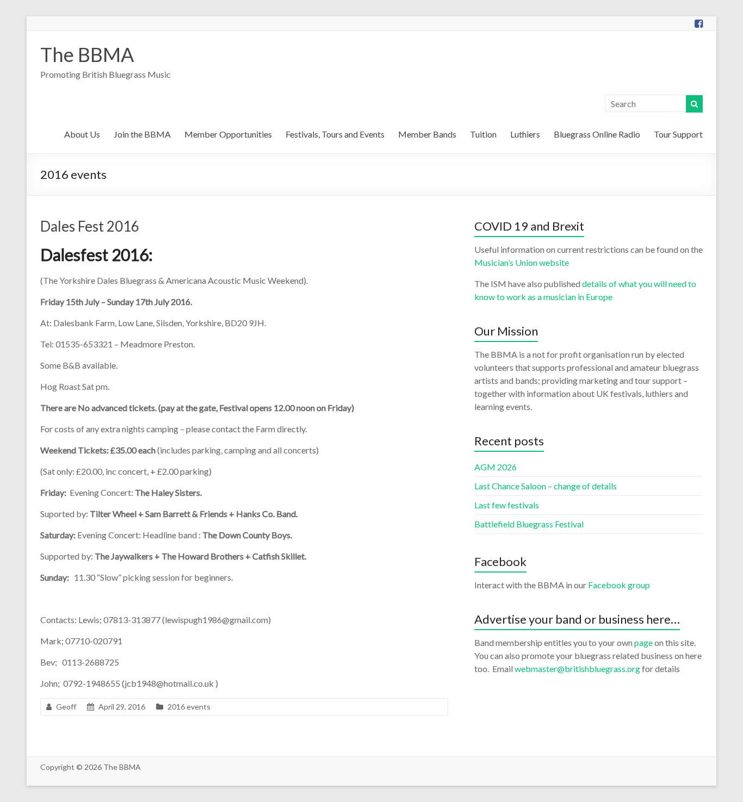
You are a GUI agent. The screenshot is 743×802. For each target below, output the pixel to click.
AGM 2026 (495, 467)
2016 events (189, 706)
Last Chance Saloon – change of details (545, 486)
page (643, 642)
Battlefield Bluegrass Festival (529, 524)
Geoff (66, 706)
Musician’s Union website (521, 262)
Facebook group (619, 585)
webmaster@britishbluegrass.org (577, 668)
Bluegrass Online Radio (597, 134)
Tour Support (678, 134)
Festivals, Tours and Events (335, 134)
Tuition (483, 134)
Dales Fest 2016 (89, 226)
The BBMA (87, 54)
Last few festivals (506, 505)
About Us (82, 134)
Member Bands (427, 134)
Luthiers (525, 134)
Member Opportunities (228, 134)
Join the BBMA (142, 134)
